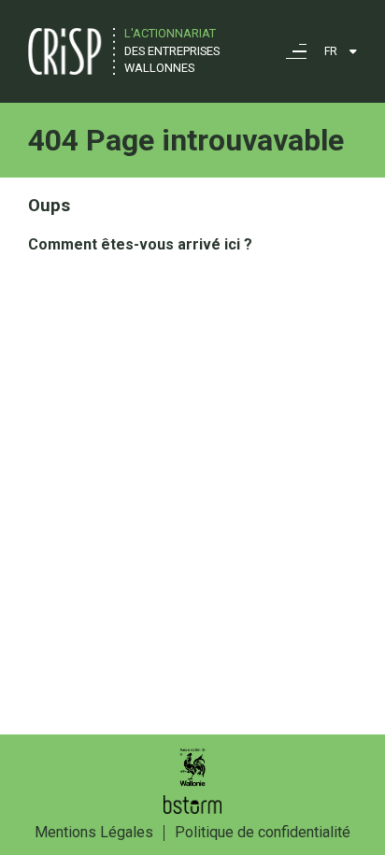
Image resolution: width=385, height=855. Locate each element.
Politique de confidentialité (262, 832)
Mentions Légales (94, 832)
